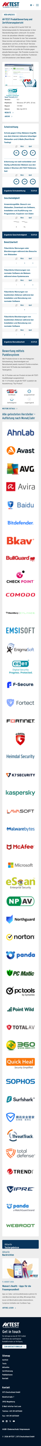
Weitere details (8, 409)
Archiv (7, 116)
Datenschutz (13, 1429)
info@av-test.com (14, 1406)
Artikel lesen (7, 1308)
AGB (4, 1429)
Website (8, 113)
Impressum (25, 1429)
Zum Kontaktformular (13, 1347)
